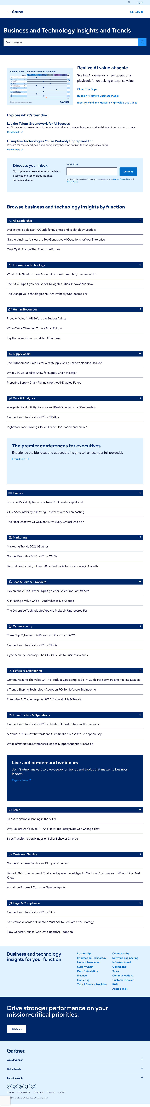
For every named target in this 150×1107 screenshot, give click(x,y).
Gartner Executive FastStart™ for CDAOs (33, 417)
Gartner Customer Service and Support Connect (38, 863)
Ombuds (51, 1093)
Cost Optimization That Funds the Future (33, 249)
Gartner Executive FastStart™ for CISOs (32, 645)
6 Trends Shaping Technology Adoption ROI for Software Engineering (51, 689)
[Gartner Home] (17, 11)
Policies (10, 1093)
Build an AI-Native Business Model (98, 95)
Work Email (72, 164)
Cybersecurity (120, 953)
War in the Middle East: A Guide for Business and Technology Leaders (51, 229)
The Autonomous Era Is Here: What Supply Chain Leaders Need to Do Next (54, 363)
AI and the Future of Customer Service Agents (36, 887)
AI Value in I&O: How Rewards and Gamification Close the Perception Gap (54, 734)
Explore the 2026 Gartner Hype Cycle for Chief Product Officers (48, 591)
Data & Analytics (87, 971)
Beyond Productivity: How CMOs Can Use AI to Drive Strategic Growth (52, 566)
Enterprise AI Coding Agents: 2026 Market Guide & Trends (44, 699)
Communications (122, 975)
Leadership (84, 953)
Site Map (61, 1093)
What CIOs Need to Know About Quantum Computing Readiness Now (52, 274)
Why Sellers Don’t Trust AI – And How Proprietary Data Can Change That (53, 828)
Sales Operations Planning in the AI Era (31, 819)
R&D (115, 984)
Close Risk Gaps (87, 89)
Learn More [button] (19, 459)
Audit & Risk (119, 988)
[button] (139, 2)
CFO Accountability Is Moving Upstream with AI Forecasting (45, 512)
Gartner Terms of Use (122, 179)
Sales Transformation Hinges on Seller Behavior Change (42, 838)
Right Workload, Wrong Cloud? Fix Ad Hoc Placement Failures (47, 427)
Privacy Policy (23, 1093)
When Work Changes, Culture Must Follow (34, 328)
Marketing (83, 980)
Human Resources (88, 962)
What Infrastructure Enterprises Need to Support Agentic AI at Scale (50, 743)
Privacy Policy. (72, 182)
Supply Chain (85, 966)
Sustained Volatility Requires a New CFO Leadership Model (45, 502)
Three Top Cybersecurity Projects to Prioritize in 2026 (41, 635)
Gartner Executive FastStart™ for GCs (31, 912)
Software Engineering (125, 958)
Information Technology (91, 958)
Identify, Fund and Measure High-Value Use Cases (107, 102)
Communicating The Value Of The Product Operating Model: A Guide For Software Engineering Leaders (73, 679)
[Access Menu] (8, 12)
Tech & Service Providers (92, 984)
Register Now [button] (20, 780)
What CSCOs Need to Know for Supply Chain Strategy (41, 372)
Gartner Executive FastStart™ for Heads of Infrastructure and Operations (53, 724)
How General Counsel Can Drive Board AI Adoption (40, 932)
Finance (82, 975)
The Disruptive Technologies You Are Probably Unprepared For (47, 293)
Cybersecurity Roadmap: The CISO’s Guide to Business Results (47, 655)
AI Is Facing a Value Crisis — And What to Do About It (40, 600)
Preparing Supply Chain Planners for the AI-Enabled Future (44, 382)
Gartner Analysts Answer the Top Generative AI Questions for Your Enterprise (56, 239)
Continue (128, 171)
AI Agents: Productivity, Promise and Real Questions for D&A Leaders (51, 407)
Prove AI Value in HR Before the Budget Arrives (36, 318)
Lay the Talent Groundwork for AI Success (33, 338)
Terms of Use (39, 1093)
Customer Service (123, 980)
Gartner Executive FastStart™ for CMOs (32, 556)
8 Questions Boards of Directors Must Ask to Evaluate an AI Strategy (50, 922)
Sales (115, 971)
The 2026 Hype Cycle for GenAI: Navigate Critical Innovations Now (50, 284)
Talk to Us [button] (135, 12)
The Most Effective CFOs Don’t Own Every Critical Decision (45, 522)
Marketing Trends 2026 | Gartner (27, 546)
